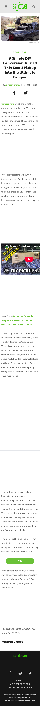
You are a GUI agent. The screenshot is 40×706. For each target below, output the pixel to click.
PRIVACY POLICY (14, 697)
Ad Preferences (20, 684)
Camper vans (7, 103)
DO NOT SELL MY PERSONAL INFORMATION (20, 700)
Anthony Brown (12, 85)
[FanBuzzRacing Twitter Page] (30, 673)
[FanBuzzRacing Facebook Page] (10, 673)
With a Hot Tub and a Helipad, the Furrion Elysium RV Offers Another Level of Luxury (17, 320)
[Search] (34, 6)
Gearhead (20, 52)
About (20, 680)
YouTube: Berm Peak (34, 42)
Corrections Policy (20, 687)
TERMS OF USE (26, 697)
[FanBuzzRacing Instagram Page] (20, 673)
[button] (6, 6)
